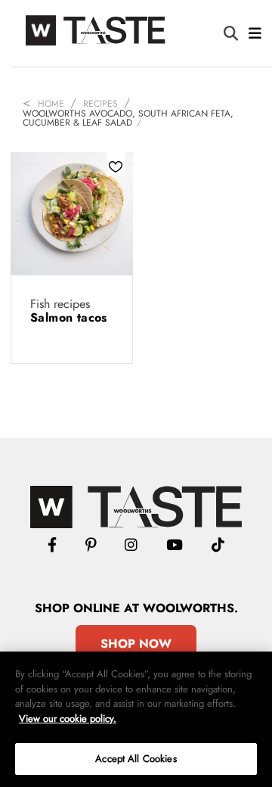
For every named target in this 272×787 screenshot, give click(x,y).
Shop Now (136, 643)
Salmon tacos (68, 317)
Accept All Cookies (135, 758)
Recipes (100, 103)
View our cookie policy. (67, 718)
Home (51, 103)
